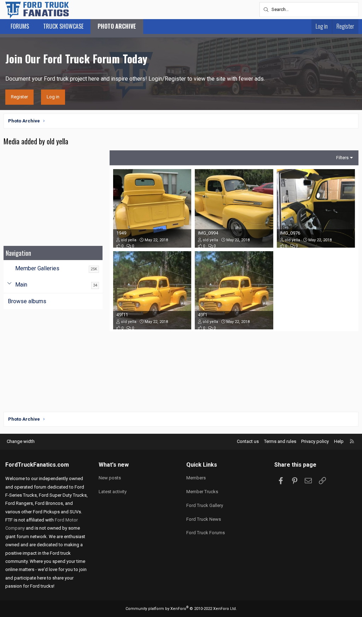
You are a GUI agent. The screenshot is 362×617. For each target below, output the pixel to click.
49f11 (122, 314)
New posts (110, 477)
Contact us (248, 441)
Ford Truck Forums (205, 532)
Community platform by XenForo (181, 608)
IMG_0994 (208, 233)
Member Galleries (37, 268)
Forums (20, 26)
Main (21, 284)
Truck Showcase (63, 26)
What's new (114, 464)
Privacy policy (315, 441)
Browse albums (27, 301)
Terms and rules (280, 441)
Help (339, 441)
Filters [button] (342, 157)
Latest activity (113, 491)
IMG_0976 (290, 233)
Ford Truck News (203, 519)
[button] (9, 285)
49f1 (202, 314)
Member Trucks (202, 491)
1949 (121, 233)
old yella (128, 240)
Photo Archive (117, 26)
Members (196, 477)
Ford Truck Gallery (204, 505)
